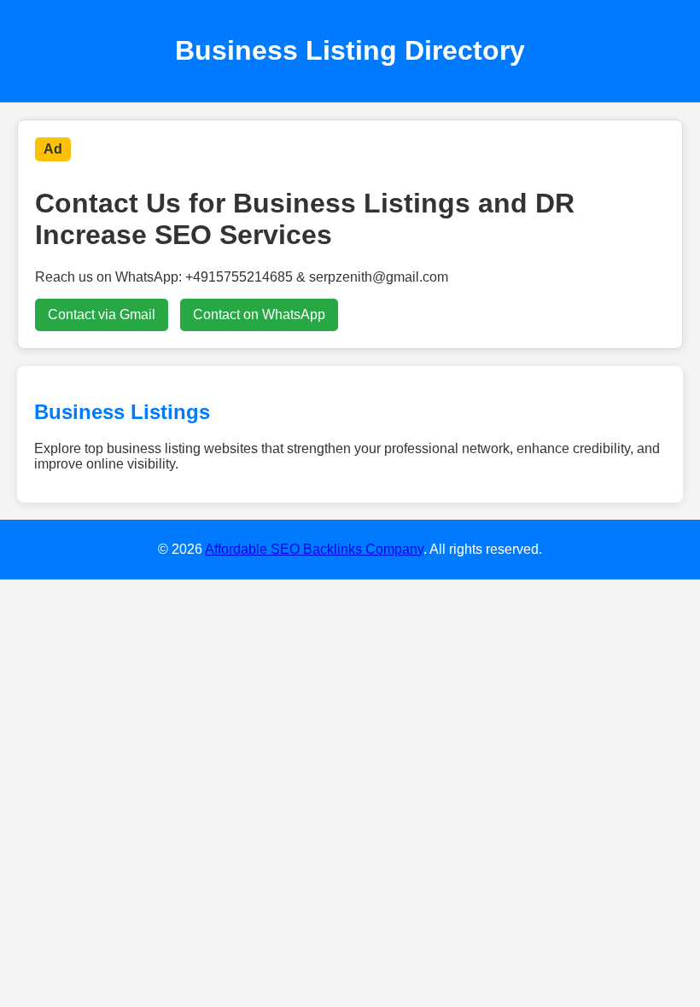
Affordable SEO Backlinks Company (314, 549)
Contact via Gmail (101, 314)
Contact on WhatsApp (259, 314)
